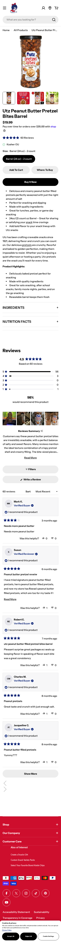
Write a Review (36, 480)
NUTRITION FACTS (17, 322)
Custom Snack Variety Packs (23, 860)
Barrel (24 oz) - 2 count (19, 158)
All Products (21, 30)
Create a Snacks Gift (19, 855)
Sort (28, 491)
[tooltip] (42, 431)
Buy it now (30, 181)
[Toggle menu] (5, 8)
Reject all (28, 936)
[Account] (43, 8)
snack (29, 222)
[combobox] (30, 20)
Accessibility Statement (16, 912)
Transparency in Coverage (17, 917)
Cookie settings (48, 936)
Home (6, 30)
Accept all (10, 936)
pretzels (27, 245)
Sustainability (41, 912)
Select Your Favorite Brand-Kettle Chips (28, 866)
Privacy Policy (7, 930)
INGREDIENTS (13, 308)
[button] (18, 138)
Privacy (40, 917)
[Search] (54, 20)
